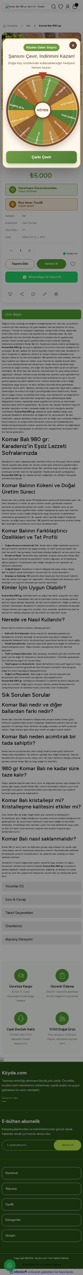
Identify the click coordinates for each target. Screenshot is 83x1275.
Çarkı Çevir (41, 157)
